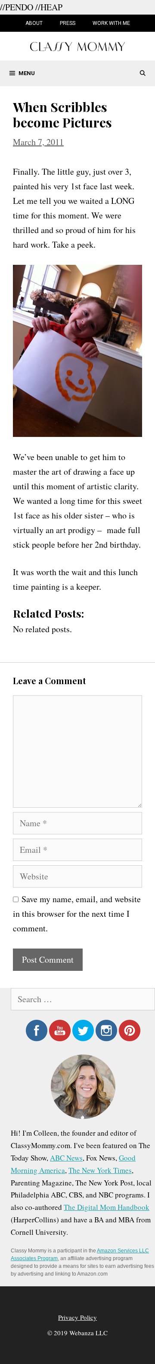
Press (67, 23)
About (34, 23)
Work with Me (111, 23)
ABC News (66, 1158)
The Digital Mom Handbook (106, 1207)
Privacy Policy (77, 1317)
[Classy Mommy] (77, 45)
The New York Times (100, 1170)
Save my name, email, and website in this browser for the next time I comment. (77, 913)
